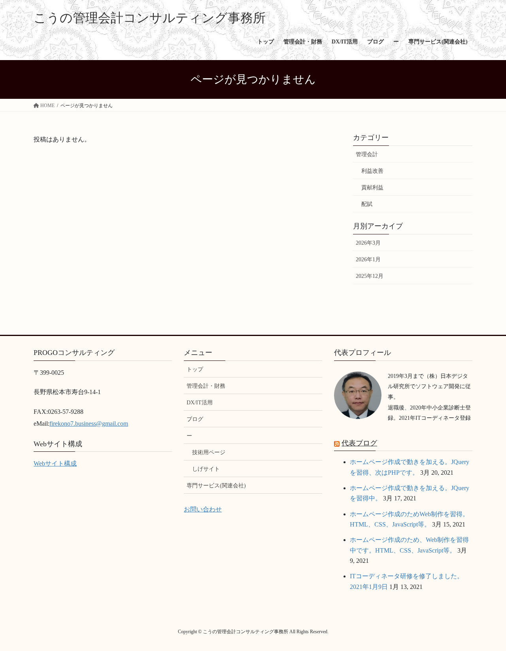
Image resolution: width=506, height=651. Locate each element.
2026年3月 (368, 243)
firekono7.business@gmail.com (88, 423)
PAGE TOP (486, 625)
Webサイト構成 (55, 463)
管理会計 (367, 154)
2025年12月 (369, 276)
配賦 (366, 204)
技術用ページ (208, 452)
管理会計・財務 (206, 386)
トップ (195, 369)
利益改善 (372, 171)
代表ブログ (359, 443)
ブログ (195, 419)
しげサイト (206, 469)
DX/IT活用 (200, 403)
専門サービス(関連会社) (216, 486)
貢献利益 (372, 188)
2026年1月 (368, 259)
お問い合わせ (203, 509)
